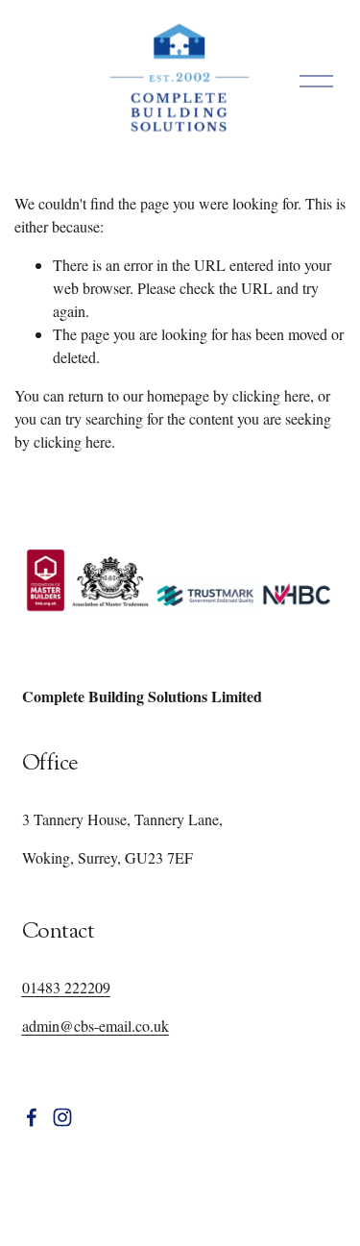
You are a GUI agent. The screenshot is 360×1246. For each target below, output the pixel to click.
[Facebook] (31, 1117)
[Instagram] (62, 1117)
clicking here (271, 395)
